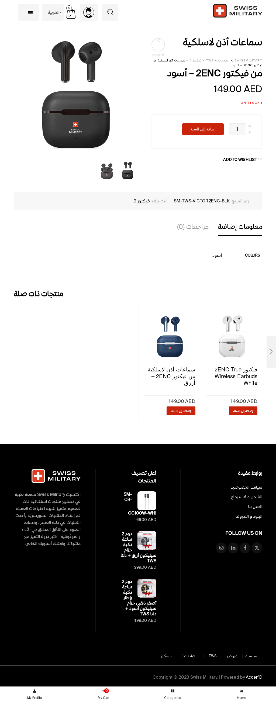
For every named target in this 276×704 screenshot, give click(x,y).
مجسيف (250, 656)
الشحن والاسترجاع (246, 497)
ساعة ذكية (190, 656)
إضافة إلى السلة (203, 129)
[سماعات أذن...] (271, 352)
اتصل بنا (255, 506)
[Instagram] (221, 548)
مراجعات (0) (193, 226)
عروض (232, 656)
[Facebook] (245, 548)
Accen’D (254, 677)
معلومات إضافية (240, 226)
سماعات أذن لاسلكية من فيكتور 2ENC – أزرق (171, 376)
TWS (213, 656)
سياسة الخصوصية (246, 487)
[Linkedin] (233, 548)
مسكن (166, 656)
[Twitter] (256, 548)
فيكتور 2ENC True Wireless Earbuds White (236, 376)
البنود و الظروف (249, 516)
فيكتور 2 (142, 200)
